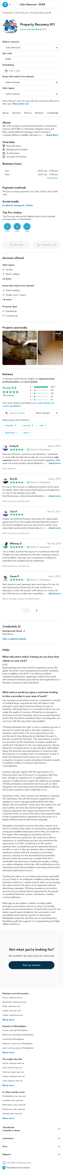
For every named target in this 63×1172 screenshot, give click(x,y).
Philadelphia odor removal (14, 1096)
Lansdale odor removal (12, 1100)
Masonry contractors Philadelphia (17, 1044)
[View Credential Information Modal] (19, 626)
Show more (8, 1019)
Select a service (10, 42)
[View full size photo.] (19, 348)
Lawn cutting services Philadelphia (17, 1048)
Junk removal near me (12, 1068)
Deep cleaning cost (11, 1006)
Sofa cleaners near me (12, 1081)
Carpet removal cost (11, 1011)
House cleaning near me (13, 1063)
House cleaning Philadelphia (15, 1030)
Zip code (7, 53)
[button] (10, 26)
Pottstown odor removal (13, 1109)
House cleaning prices (12, 998)
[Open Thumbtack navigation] (7, 4)
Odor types (8, 88)
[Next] (36, 610)
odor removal (21, 13)
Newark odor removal (12, 1114)
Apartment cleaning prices (14, 1002)
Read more (52, 178)
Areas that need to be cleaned (18, 76)
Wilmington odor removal (13, 1105)
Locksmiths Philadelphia (13, 1039)
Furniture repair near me (13, 1072)
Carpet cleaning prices (12, 1015)
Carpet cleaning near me (13, 1076)
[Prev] (26, 610)
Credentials (52, 113)
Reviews (39, 113)
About (5, 113)
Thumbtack (7, 13)
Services (16, 113)
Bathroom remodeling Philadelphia (17, 1035)
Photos (27, 113)
